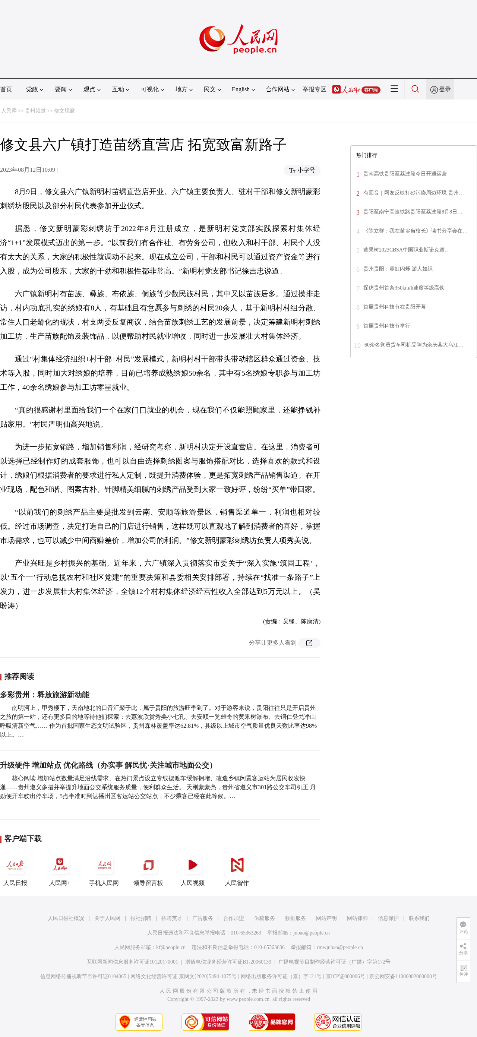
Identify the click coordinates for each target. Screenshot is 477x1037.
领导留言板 (148, 883)
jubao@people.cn (311, 933)
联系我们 (419, 918)
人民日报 (15, 883)
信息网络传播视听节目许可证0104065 (83, 976)
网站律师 (357, 918)
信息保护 (388, 918)
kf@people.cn (171, 947)
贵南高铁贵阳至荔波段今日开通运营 (405, 174)
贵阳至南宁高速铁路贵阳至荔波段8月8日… (412, 212)
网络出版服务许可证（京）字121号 (281, 976)
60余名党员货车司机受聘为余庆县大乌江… (414, 345)
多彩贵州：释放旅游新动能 (44, 694)
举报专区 (314, 89)
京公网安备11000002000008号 (403, 976)
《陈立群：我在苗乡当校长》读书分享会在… (415, 231)
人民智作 (237, 883)
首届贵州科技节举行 (386, 326)
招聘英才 (171, 918)
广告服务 (202, 918)
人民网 (9, 111)
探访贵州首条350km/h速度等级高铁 (404, 288)
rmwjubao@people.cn (340, 947)
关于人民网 (107, 918)
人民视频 (193, 883)
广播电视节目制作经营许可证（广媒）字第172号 (334, 962)
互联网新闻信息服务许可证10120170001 (132, 962)
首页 (6, 89)
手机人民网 (104, 883)
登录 (445, 89)
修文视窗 (64, 111)
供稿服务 (264, 918)
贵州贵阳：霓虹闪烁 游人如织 (398, 269)
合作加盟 (233, 918)
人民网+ (59, 883)
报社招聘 (140, 918)
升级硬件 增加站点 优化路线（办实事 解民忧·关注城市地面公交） (108, 765)
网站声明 (326, 918)
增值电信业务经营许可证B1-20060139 (228, 962)
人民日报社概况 (66, 918)
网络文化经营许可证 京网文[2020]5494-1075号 (183, 976)
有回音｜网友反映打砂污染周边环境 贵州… (413, 193)
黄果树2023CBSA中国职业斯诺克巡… (406, 250)
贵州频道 (35, 111)
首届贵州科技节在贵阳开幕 (394, 307)
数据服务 (295, 918)
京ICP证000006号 (345, 976)
